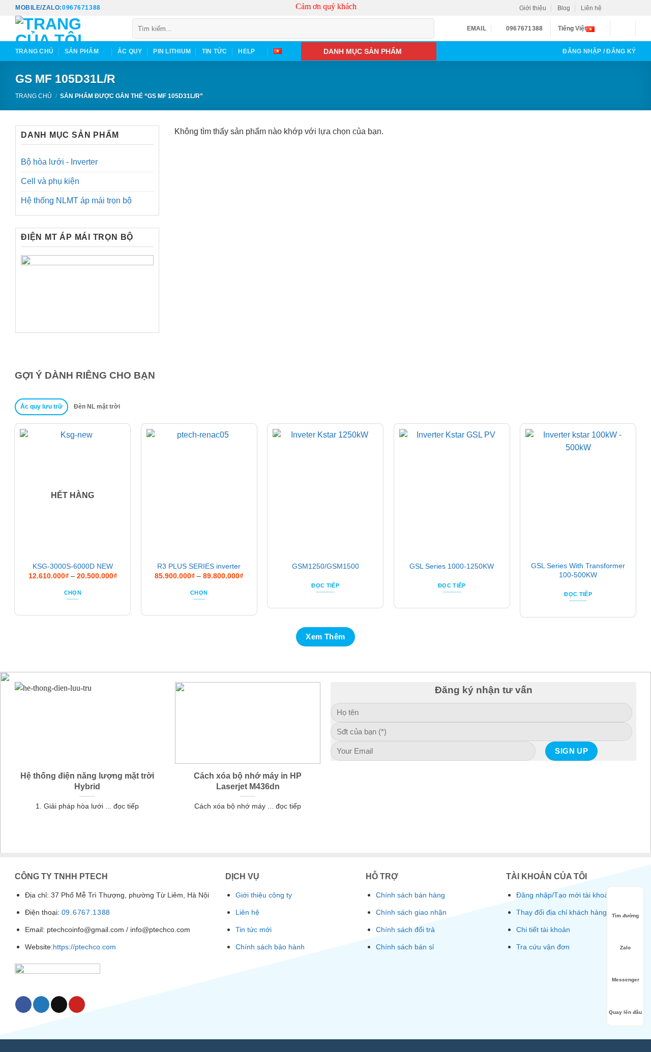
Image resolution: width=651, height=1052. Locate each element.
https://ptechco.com (84, 947)
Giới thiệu (532, 8)
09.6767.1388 (86, 912)
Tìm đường (625, 915)
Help (246, 51)
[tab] (42, 407)
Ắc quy (129, 51)
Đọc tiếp (325, 585)
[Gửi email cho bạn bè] (59, 1004)
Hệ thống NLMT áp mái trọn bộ (76, 200)
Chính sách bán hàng (410, 895)
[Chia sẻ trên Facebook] (23, 1004)
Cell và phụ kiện (50, 181)
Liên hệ (591, 8)
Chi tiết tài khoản (543, 929)
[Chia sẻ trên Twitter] (41, 1004)
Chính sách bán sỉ (405, 947)
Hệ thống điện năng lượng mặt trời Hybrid (87, 781)
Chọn (72, 593)
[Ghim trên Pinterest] (77, 1004)
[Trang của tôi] (66, 28)
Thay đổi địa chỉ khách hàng (561, 912)
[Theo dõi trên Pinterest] (631, 8)
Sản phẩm (82, 51)
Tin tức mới (253, 929)
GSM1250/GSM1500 (325, 566)
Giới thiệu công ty (263, 895)
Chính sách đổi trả (405, 929)
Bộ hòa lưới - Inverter (59, 162)
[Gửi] (425, 28)
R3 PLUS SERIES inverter (199, 566)
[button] (623, 28)
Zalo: (52, 7)
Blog (563, 8)
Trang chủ (34, 51)
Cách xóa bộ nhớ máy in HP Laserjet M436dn (248, 781)
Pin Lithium (172, 51)
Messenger (625, 979)
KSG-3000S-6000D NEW (73, 566)
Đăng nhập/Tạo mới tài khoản (564, 895)
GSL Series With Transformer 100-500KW (578, 570)
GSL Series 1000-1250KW (451, 566)
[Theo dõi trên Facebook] (612, 8)
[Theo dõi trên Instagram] (621, 8)
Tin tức (214, 51)
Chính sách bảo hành (270, 947)
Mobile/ (28, 7)
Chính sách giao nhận (411, 912)
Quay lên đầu (625, 1012)
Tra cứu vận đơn (543, 947)
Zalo (625, 947)
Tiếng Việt (572, 28)
